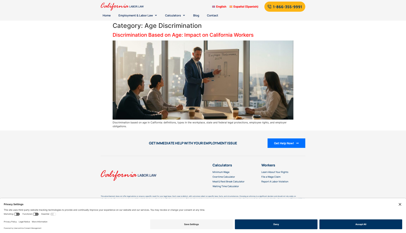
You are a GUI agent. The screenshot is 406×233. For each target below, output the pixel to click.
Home (107, 15)
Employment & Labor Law (135, 15)
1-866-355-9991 (287, 6)
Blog (196, 15)
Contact (212, 15)
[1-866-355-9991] (269, 7)
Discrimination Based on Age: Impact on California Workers (183, 35)
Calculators (173, 15)
